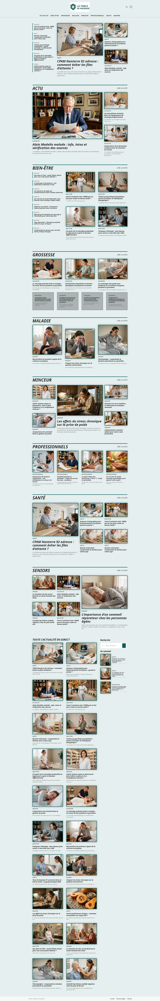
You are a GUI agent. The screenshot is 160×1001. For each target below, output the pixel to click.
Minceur (36, 64)
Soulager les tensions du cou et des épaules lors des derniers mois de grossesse (67, 300)
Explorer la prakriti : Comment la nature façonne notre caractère (46, 207)
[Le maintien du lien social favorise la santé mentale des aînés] (44, 582)
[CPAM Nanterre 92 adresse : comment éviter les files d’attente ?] (80, 39)
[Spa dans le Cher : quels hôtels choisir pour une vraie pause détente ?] (48, 933)
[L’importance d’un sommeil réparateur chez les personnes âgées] (104, 592)
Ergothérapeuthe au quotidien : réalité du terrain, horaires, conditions (67, 478)
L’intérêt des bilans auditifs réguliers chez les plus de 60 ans (43, 622)
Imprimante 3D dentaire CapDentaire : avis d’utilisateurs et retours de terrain (42, 479)
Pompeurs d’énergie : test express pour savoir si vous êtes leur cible (111, 232)
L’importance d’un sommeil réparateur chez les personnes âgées (104, 618)
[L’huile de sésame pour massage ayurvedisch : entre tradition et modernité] (105, 687)
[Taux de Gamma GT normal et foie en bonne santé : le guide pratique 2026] (48, 865)
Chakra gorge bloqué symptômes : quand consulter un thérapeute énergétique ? (43, 47)
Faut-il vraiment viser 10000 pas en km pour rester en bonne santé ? (44, 27)
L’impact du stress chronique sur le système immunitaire (78, 364)
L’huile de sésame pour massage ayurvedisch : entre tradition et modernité (119, 688)
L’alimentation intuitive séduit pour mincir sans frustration (114, 432)
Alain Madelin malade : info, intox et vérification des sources (116, 70)
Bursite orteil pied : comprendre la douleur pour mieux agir (42, 37)
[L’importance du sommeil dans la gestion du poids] (44, 420)
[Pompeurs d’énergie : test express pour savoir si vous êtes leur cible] (112, 217)
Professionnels (50, 447)
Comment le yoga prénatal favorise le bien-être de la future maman (43, 299)
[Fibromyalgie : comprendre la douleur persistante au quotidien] (112, 339)
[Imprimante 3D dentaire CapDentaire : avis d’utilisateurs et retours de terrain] (43, 461)
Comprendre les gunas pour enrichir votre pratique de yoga (47, 231)
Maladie (41, 321)
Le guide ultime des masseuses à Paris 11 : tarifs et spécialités (92, 478)
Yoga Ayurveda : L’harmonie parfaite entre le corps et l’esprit (47, 223)
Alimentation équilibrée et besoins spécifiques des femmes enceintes (78, 285)
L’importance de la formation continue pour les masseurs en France (115, 148)
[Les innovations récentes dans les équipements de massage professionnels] (115, 100)
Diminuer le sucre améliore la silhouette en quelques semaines (115, 405)
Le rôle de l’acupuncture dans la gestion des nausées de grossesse (92, 299)
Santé (35, 33)
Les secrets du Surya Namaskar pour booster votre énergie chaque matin (47, 199)
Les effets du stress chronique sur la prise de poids (79, 423)
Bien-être (36, 24)
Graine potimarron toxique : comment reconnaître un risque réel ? (81, 914)
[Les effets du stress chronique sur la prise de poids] (80, 400)
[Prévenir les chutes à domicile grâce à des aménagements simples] (105, 660)
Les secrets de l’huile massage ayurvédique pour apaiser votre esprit (116, 478)
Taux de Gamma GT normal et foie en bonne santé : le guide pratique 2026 (46, 881)
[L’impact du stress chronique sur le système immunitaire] (79, 343)
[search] (127, 7)
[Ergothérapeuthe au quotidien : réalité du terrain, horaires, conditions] (67, 461)
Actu (37, 88)
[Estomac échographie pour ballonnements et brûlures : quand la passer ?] (116, 30)
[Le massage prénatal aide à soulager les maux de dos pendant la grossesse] (47, 269)
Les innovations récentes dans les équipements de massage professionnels (113, 115)
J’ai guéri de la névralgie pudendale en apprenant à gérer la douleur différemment (43, 57)
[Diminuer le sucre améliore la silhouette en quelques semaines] (116, 392)
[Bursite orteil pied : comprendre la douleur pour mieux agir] (91, 536)
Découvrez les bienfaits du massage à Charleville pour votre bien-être (47, 215)
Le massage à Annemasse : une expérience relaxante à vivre (45, 184)
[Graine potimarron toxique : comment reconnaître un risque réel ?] (81, 898)
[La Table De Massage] (80, 7)
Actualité (108, 65)
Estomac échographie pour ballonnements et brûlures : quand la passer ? (115, 44)
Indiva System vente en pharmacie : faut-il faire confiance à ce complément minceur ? (44, 68)
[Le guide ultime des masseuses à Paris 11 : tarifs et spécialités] (92, 461)
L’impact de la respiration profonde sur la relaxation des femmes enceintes (117, 300)
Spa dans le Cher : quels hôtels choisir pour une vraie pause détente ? (47, 176)
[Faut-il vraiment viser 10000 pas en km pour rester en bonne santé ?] (80, 182)
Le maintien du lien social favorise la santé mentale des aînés (43, 596)
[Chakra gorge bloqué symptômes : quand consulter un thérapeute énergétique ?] (112, 182)
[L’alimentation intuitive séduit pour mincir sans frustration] (116, 418)
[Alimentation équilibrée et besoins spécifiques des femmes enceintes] (79, 269)
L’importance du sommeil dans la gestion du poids (42, 433)
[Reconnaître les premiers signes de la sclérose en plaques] (47, 339)
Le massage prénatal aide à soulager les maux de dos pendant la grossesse (47, 285)
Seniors (41, 570)
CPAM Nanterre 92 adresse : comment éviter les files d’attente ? (77, 64)
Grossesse (43, 255)
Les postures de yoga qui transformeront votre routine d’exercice (48, 191)
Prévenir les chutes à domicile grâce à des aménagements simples (118, 660)
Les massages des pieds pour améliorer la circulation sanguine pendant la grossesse (111, 285)
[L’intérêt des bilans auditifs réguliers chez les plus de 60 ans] (44, 609)
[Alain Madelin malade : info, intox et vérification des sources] (116, 57)
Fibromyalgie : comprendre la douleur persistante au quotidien (111, 360)
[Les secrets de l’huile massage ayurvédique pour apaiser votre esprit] (116, 461)
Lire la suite (122, 88)
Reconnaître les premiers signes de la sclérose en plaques (47, 360)
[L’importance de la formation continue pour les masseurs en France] (115, 133)
